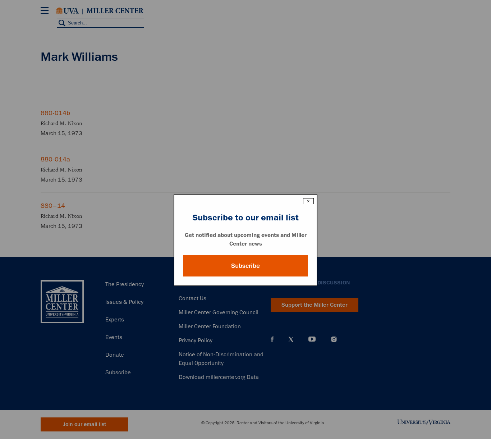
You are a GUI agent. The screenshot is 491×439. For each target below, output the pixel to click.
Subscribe (245, 266)
